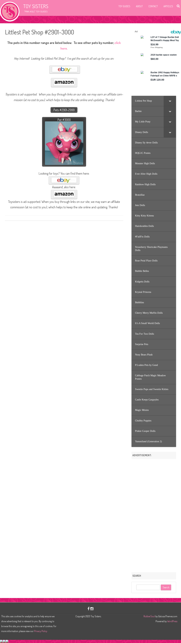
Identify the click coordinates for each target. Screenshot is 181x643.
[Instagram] (92, 608)
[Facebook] (88, 608)
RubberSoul (149, 616)
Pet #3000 (64, 120)
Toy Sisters (35, 6)
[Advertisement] (154, 514)
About (139, 6)
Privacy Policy (40, 631)
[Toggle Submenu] (170, 101)
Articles (168, 6)
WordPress (172, 621)
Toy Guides (124, 6)
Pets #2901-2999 (64, 110)
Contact (153, 6)
